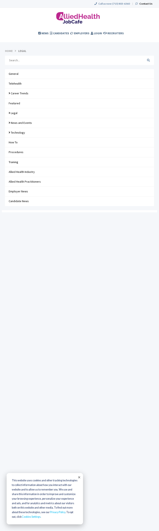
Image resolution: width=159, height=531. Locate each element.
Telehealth (15, 83)
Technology (17, 132)
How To (13, 142)
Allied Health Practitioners (25, 181)
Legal (13, 113)
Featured (14, 103)
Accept (79, 477)
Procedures (16, 152)
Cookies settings (31, 516)
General (13, 74)
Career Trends (19, 93)
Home (9, 51)
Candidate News (19, 201)
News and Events (21, 123)
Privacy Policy (57, 512)
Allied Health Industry (22, 172)
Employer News (18, 191)
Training (13, 162)
